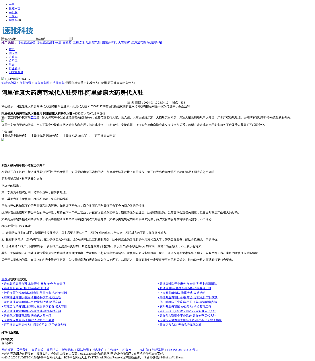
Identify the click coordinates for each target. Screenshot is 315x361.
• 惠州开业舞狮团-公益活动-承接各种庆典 (184, 306)
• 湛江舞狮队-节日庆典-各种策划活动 (25, 288)
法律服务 (58, 82)
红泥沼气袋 (138, 42)
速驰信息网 (8, 82)
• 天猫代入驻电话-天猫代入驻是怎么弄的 (28, 320)
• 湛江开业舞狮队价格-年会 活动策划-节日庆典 (188, 297)
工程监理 (79, 42)
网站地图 (83, 349)
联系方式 (37, 349)
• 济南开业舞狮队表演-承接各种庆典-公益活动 (31, 297)
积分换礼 (128, 349)
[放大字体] (128, 102)
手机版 (13, 12)
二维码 (13, 16)
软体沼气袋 (93, 42)
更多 (5, 279)
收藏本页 (14, 8)
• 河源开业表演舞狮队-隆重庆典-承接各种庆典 (31, 311)
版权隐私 (68, 349)
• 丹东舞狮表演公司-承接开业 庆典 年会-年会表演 (33, 283)
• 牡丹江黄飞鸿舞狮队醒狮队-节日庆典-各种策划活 (34, 292)
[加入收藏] (8, 79)
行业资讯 (25, 82)
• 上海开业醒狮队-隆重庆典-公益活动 (181, 292)
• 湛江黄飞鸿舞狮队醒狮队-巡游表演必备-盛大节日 (34, 306)
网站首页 (7, 349)
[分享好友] (23, 79)
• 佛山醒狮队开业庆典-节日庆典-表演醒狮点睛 (187, 301)
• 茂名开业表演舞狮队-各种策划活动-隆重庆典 (31, 301)
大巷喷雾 (124, 42)
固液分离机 (109, 42)
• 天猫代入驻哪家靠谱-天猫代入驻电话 (26, 315)
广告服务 (113, 349)
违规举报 (158, 349)
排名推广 (98, 349)
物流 (58, 42)
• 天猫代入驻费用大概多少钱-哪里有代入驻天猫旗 (190, 320)
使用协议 (53, 349)
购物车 (13, 20)
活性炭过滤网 (45, 42)
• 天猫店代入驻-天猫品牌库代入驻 (179, 324)
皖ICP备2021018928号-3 (182, 349)
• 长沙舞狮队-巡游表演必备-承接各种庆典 (184, 288)
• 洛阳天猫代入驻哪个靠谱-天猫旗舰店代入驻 (187, 311)
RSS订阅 (143, 349)
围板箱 (67, 42)
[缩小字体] (132, 102)
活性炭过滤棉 (26, 42)
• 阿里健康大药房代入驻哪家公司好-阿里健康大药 (34, 324)
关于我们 (22, 349)
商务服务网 (42, 82)
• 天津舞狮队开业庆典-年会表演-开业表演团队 (187, 283)
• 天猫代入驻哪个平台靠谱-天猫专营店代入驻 (187, 315)
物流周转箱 (154, 42)
